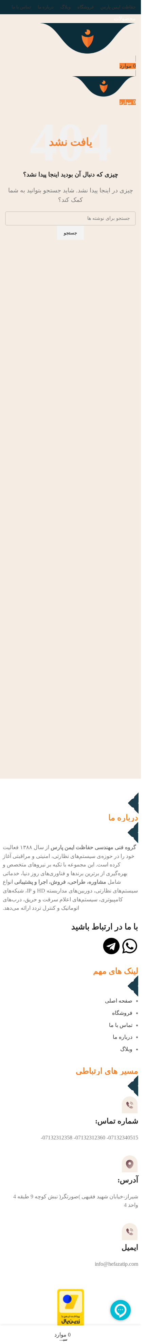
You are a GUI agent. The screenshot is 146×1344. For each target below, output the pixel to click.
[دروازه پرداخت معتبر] (70, 1308)
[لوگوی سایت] (87, 38)
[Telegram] (111, 946)
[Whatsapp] (129, 946)
